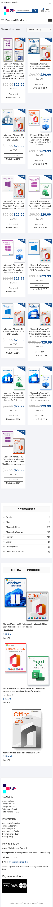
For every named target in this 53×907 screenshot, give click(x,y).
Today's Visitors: (8, 806)
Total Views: (7, 809)
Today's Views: (8, 804)
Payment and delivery (10, 834)
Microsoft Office (13, 527)
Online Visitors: (8, 801)
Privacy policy (7, 837)
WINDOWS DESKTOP (15, 552)
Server (8, 542)
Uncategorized (12, 547)
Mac (8, 522)
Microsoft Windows (14, 532)
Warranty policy (8, 829)
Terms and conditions (10, 826)
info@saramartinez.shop (10, 2)
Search (35, 11)
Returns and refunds (10, 831)
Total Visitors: (8, 812)
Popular (9, 537)
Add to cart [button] (13, 94)
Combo (9, 517)
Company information (11, 823)
